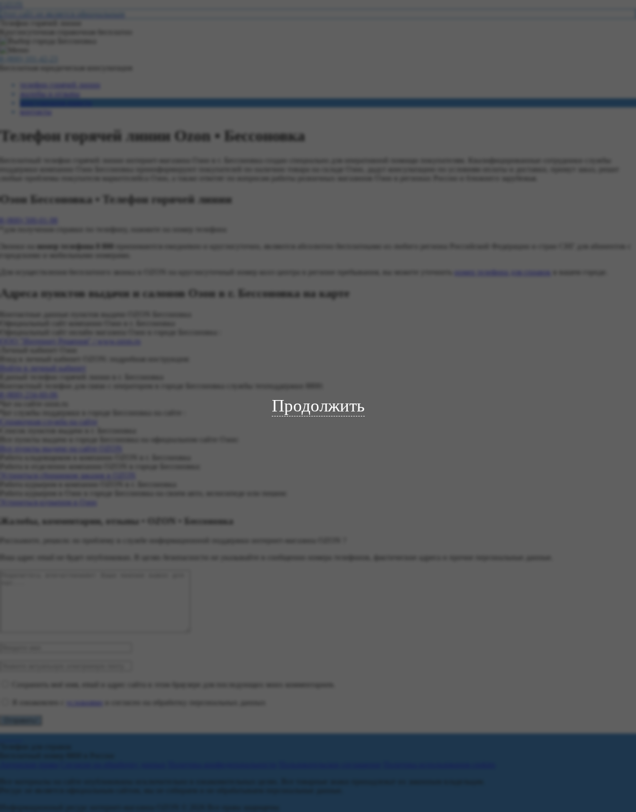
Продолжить (318, 405)
